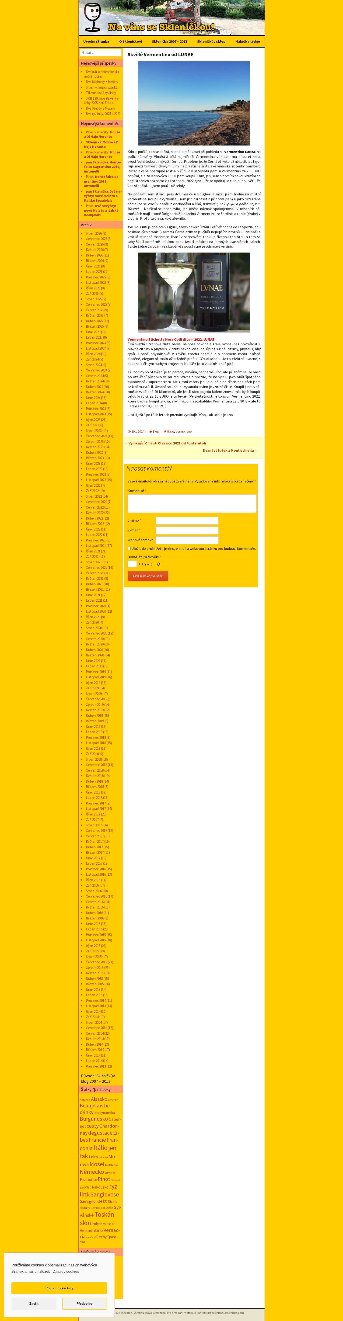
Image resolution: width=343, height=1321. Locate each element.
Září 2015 (92, 951)
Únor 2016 (93, 924)
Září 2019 (92, 688)
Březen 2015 (95, 984)
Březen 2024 (95, 392)
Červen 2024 (95, 376)
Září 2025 (92, 293)
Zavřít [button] (33, 1303)
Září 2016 (92, 885)
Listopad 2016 (96, 874)
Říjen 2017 (93, 814)
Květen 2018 (95, 775)
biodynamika (104, 1112)
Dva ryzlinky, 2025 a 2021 (103, 113)
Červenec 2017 (96, 830)
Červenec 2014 (96, 1028)
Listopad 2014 (96, 1006)
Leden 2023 (94, 469)
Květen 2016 (95, 907)
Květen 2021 (95, 578)
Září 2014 (92, 1017)
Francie (97, 1139)
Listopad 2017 (96, 808)
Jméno (134, 520)
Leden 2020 (94, 666)
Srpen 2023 (94, 430)
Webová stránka (140, 539)
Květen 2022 (95, 512)
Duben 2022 (94, 518)
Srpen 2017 (94, 825)
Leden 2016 (94, 929)
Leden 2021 (94, 600)
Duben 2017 (94, 847)
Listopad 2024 (96, 348)
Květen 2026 (95, 249)
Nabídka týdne (247, 41)
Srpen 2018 (94, 759)
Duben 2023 (94, 452)
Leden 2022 (94, 534)
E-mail (134, 530)
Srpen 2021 (94, 562)
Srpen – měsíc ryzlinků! (102, 87)
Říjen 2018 (93, 748)
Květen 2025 (95, 315)
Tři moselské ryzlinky (101, 92)
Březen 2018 (95, 786)
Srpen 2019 (94, 693)
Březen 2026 (95, 260)
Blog (156, 431)
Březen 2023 (95, 458)
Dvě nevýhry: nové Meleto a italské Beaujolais (103, 196)
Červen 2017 (95, 836)
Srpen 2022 (94, 496)
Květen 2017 (95, 841)
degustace (100, 1132)
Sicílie (112, 1201)
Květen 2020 (95, 644)
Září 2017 (92, 819)
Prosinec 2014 (96, 1000)
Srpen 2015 (94, 956)
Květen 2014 (95, 1039)
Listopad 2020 (96, 611)
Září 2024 (92, 359)
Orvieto (110, 1173)
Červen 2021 (95, 573)
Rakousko (100, 1187)
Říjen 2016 (93, 880)
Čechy (101, 1236)
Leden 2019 (94, 732)
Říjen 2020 (93, 617)
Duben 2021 (94, 584)
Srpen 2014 (94, 1022)
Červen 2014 (95, 1033)
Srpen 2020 (94, 628)
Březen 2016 (95, 918)
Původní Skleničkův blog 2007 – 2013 (98, 1078)
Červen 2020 (95, 639)
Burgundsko (94, 1118)
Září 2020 (92, 622)
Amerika (113, 1100)
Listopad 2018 (96, 743)
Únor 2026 (93, 266)
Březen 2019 (95, 721)
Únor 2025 (93, 332)
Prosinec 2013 (96, 1066)
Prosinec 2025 (96, 277)
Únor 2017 (93, 858)
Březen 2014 (95, 1049)
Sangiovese (104, 1194)
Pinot (104, 1178)
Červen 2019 (95, 704)
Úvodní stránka (96, 41)
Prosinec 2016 (96, 869)
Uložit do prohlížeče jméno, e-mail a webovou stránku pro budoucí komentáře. (193, 548)
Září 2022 (92, 491)
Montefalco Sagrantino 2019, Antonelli (102, 166)
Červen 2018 (95, 770)
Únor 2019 (93, 726)
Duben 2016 (94, 913)
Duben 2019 (94, 715)
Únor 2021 (93, 595)
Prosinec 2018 (96, 737)
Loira (93, 1156)
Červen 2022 (95, 507)
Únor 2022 (93, 529)
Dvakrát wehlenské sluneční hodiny (102, 74)
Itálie (170, 431)
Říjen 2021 (93, 551)
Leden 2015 (94, 995)
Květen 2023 (95, 447)
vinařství (91, 1237)
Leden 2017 (94, 863)
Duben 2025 (94, 321)
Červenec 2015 (96, 962)
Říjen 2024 (93, 354)
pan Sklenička (97, 162)
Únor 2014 (93, 1055)
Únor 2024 (93, 397)
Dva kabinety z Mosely (102, 82)
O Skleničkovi (130, 41)
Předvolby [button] (85, 1303)
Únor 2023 (93, 463)
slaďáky (85, 1208)
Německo (92, 1171)
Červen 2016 (95, 902)
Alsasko (99, 1099)
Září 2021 (92, 556)
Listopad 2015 (96, 940)
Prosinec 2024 (96, 343)
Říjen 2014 (93, 1011)
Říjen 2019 (93, 682)
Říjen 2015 (93, 945)
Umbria (96, 1223)
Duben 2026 (94, 255)
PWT (87, 1187)
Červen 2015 (95, 967)
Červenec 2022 (96, 501)
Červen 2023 (95, 441)
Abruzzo (85, 1100)
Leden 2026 (94, 271)
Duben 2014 (94, 1044)
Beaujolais (91, 1105)
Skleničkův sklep (211, 41)
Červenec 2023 (96, 436)
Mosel (97, 1164)
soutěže (108, 1208)
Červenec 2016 (96, 896)
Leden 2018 (94, 797)
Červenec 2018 (96, 765)
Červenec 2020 (96, 633)
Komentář (137, 490)
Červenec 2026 (96, 238)
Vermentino (184, 431)
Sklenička (93, 142)
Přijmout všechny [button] (59, 1288)
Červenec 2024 (96, 370)
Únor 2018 (93, 792)
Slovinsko (96, 1208)
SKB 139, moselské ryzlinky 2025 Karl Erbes (101, 100)
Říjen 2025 (93, 288)
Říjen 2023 (93, 419)
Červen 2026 (95, 244)
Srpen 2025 (94, 299)
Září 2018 (92, 754)
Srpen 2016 (94, 891)
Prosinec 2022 (96, 474)
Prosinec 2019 (96, 671)
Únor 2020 (93, 661)
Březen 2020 (95, 655)
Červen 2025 (95, 310)
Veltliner (109, 1224)
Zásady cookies (66, 1271)
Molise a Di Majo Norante (102, 134)
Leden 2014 (94, 1060)
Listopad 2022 (96, 480)
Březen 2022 (95, 523)
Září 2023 (92, 425)
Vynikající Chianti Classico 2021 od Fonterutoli (165, 443)
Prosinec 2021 (96, 540)
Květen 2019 (95, 710)
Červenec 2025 (96, 304)
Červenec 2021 (96, 567)
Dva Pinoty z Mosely (100, 108)
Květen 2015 (95, 973)
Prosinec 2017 (96, 803)
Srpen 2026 (94, 233)
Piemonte (88, 1179)
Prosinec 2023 (96, 408)
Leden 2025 (94, 337)
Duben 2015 (94, 978)
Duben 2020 (94, 650)
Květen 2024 (95, 381)
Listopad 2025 (96, 282)
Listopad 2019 (96, 677)
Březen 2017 (95, 852)
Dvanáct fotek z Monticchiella (230, 450)
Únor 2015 (93, 989)
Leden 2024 (94, 403)
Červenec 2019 (96, 699)
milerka (103, 1157)
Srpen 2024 (94, 365)
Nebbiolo (111, 1165)
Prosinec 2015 (96, 935)
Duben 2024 (94, 387)
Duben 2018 (94, 781)
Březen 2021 (95, 589)
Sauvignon (89, 1201)
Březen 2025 (95, 326)
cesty (93, 1125)
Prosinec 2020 (96, 606)
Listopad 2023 (96, 414)
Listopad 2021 (96, 545)
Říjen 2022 (93, 485)
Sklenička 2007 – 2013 (169, 41)
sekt (102, 1201)
